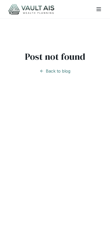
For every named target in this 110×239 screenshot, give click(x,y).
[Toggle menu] (99, 9)
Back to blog (58, 71)
